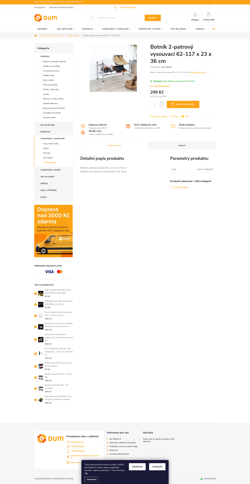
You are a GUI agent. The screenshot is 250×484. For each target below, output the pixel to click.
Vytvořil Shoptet (210, 478)
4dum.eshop (76, 462)
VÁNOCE (44, 183)
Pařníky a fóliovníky (51, 89)
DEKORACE (45, 132)
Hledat (153, 17)
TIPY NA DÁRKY (47, 177)
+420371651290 (77, 446)
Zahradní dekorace (50, 103)
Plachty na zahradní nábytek (54, 61)
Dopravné (113, 450)
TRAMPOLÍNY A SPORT (50, 170)
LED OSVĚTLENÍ (47, 125)
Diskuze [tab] (182, 146)
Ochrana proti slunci (51, 71)
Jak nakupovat (39, 7)
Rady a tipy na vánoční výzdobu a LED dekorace (158, 440)
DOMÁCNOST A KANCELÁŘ (53, 138)
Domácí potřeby (50, 162)
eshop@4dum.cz (77, 442)
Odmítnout (137, 466)
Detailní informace (197, 72)
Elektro (46, 148)
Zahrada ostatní (49, 117)
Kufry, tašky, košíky (51, 143)
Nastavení (91, 479)
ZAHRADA (44, 56)
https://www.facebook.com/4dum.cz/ (85, 456)
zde (86, 473)
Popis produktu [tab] (114, 146)
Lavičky (46, 94)
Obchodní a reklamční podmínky (61, 7)
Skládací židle (48, 75)
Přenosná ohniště (50, 85)
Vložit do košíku (185, 104)
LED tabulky (48, 158)
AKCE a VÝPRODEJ (48, 190)
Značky (43, 197)
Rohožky (46, 153)
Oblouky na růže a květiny (53, 99)
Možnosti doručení (162, 86)
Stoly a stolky (48, 80)
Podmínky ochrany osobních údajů (124, 446)
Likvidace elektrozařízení (119, 454)
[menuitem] (44, 29)
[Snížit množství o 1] (161, 106)
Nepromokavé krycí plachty (54, 108)
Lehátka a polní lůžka (51, 66)
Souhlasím (157, 466)
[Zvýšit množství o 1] (161, 102)
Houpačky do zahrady (52, 113)
